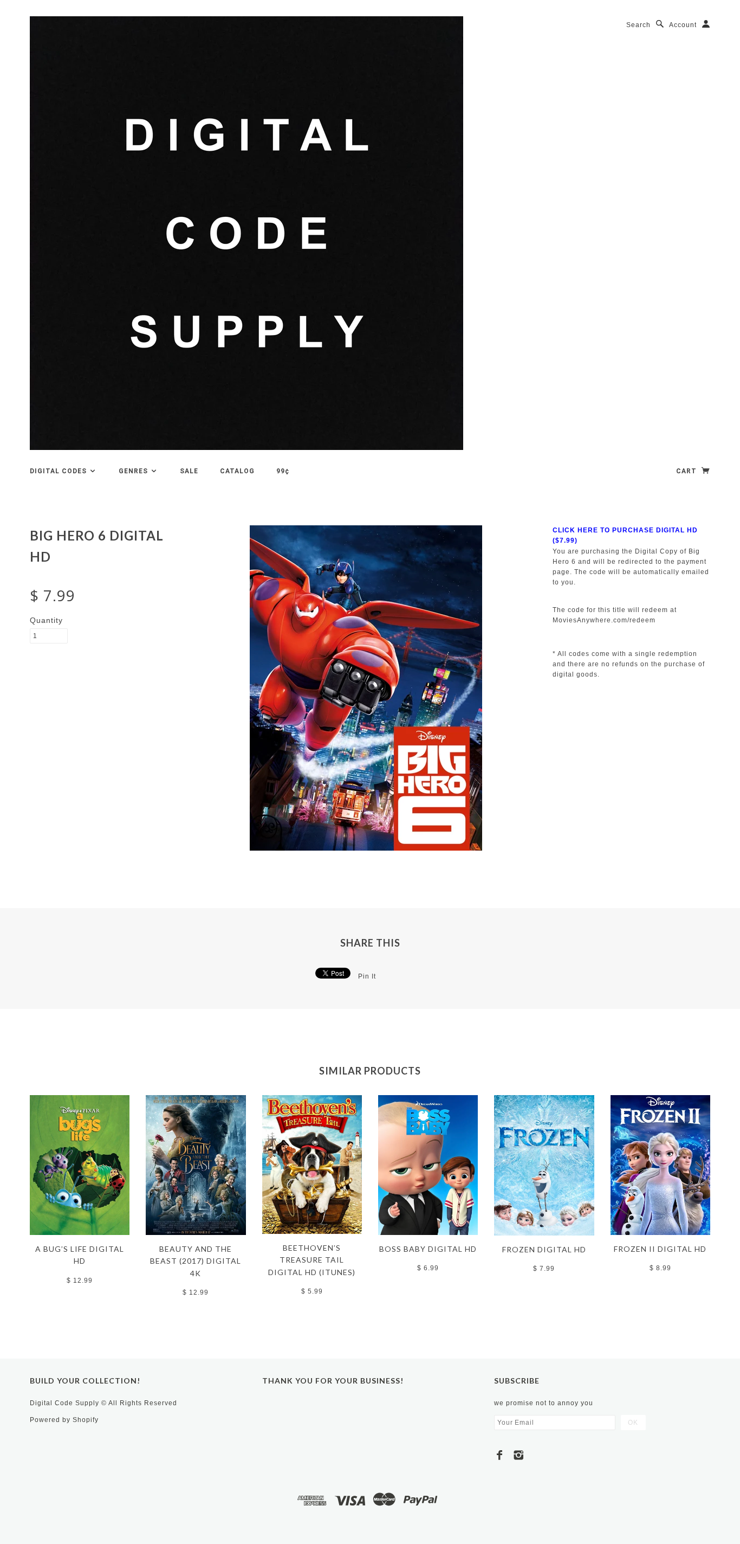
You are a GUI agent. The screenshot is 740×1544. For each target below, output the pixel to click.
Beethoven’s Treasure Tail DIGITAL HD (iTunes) (311, 1260)
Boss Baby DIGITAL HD (428, 1248)
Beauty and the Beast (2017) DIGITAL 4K (195, 1261)
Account (683, 25)
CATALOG (237, 471)
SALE (189, 471)
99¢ (282, 471)
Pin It (367, 976)
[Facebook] (499, 1455)
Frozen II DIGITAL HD (660, 1248)
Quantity (46, 620)
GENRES (134, 471)
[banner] (246, 233)
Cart (687, 471)
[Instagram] (518, 1455)
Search (638, 25)
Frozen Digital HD (544, 1249)
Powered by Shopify (64, 1420)
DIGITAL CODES (59, 471)
